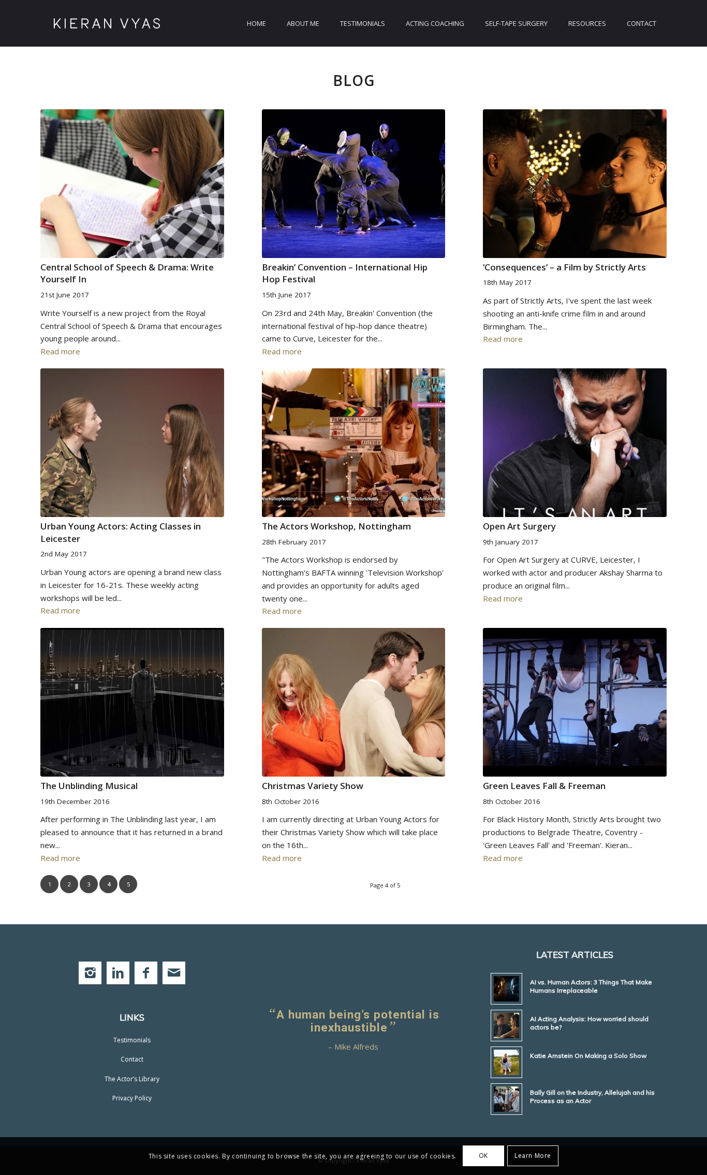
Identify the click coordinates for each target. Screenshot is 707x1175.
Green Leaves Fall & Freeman (544, 786)
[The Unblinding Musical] (132, 702)
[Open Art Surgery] (575, 442)
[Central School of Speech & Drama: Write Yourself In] (132, 183)
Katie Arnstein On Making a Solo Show (588, 1055)
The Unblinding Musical (89, 786)
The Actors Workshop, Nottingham (336, 526)
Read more (60, 351)
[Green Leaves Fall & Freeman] (575, 702)
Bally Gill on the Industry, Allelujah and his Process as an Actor (592, 1096)
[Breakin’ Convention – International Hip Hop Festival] (354, 183)
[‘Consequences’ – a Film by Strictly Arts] (575, 183)
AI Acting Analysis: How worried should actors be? (589, 1023)
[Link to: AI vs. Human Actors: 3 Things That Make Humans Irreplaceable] (506, 988)
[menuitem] (256, 23)
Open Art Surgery (519, 526)
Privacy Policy (132, 1098)
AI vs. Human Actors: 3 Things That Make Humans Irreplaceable (591, 986)
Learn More (532, 1155)
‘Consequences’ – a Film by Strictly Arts (564, 267)
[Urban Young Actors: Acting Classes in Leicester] (132, 442)
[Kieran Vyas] (106, 23)
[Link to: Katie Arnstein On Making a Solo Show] (506, 1062)
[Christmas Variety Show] (354, 702)
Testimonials (132, 1040)
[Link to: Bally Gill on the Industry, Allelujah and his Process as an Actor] (506, 1099)
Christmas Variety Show (312, 786)
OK (483, 1155)
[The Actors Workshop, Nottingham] (354, 442)
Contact (132, 1059)
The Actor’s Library (132, 1078)
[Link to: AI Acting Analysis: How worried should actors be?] (506, 1025)
